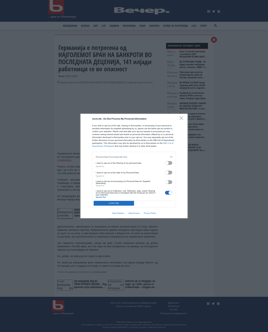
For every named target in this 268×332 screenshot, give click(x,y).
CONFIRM (114, 203)
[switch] (168, 163)
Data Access (134, 213)
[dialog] (134, 166)
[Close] (182, 119)
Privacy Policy (150, 213)
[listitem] (134, 156)
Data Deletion (118, 213)
